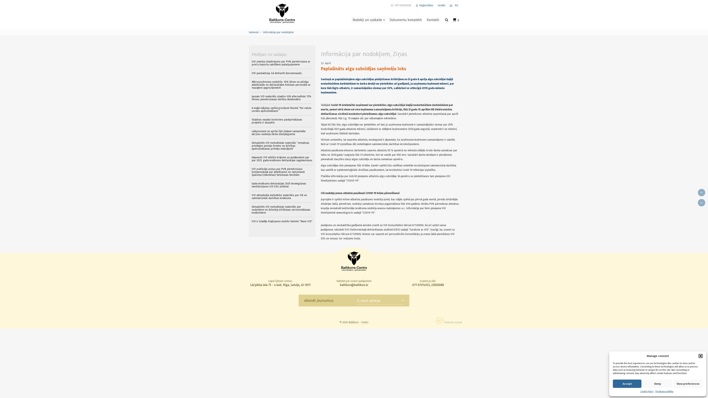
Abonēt (402, 300)
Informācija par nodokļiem (355, 53)
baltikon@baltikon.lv (354, 285)
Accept (627, 383)
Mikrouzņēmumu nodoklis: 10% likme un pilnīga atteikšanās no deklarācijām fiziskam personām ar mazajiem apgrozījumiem (281, 84)
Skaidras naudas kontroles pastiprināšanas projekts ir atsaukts (277, 121)
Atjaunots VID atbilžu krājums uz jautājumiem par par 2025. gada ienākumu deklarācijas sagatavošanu (282, 159)
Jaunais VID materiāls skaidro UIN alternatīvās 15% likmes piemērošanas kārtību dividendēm (281, 98)
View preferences (688, 383)
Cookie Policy (647, 391)
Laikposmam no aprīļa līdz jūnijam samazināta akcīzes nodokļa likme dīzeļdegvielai (278, 133)
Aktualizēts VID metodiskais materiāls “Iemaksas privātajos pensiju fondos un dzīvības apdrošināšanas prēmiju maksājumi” (280, 145)
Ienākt (441, 5)
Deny (657, 383)
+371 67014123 (402, 5)
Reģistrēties (426, 5)
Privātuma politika (664, 391)
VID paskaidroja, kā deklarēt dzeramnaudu (277, 73)
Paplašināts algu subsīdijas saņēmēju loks (363, 68)
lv (451, 5)
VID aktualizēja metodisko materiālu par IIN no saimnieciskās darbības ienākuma (279, 197)
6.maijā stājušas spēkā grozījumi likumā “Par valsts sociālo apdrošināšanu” (281, 110)
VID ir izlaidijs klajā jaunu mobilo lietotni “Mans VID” (282, 221)
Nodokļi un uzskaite (368, 20)
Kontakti (433, 20)
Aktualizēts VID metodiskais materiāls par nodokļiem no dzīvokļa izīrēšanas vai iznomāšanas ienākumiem (281, 209)
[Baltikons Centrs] (282, 13)
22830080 (437, 285)
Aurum (448, 320)
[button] (700, 356)
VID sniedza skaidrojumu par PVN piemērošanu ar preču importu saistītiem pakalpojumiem (281, 63)
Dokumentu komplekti (406, 20)
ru (456, 5)
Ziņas (400, 53)
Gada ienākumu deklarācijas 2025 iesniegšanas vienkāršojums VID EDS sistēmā (279, 185)
